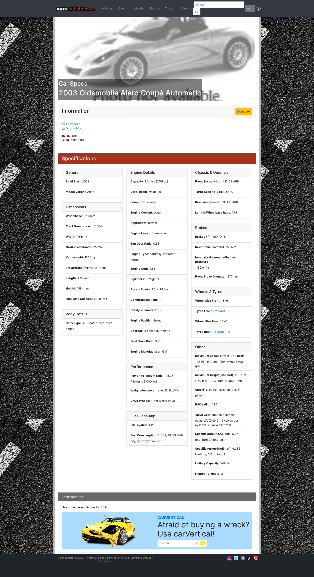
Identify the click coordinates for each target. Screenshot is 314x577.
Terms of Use (121, 557)
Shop (153, 8)
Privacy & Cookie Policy (99, 557)
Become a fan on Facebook (242, 558)
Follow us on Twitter (236, 558)
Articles (107, 8)
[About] (259, 8)
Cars (122, 8)
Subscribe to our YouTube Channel (255, 558)
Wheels (138, 8)
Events (186, 8)
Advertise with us (141, 557)
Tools (169, 8)
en (249, 8)
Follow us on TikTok (249, 558)
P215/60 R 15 (222, 311)
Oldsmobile (73, 128)
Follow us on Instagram (229, 558)
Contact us (105, 561)
